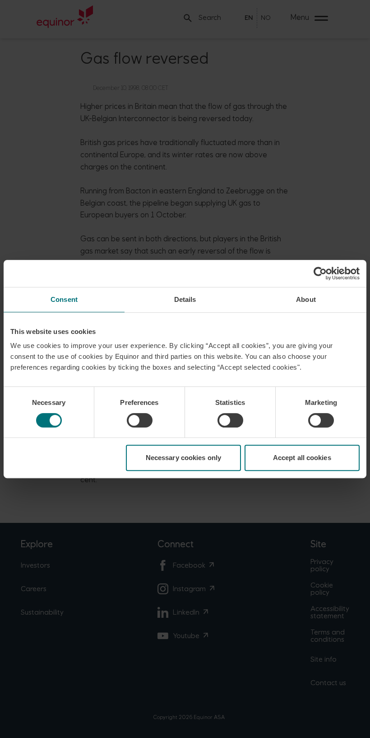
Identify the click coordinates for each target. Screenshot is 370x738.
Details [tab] (185, 299)
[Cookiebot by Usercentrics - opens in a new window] (320, 273)
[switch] (140, 420)
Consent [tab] (64, 299)
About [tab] (306, 299)
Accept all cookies (302, 457)
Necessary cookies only (183, 457)
